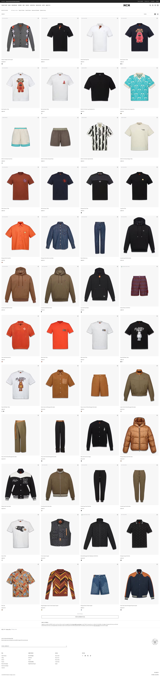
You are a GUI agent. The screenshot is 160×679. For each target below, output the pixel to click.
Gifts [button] (43, 5)
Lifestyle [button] (32, 5)
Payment (3, 661)
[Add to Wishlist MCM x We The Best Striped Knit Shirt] (117, 117)
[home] (126, 6)
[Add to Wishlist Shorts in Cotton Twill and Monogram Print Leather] (117, 366)
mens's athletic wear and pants (76, 624)
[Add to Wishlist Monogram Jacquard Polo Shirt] (157, 514)
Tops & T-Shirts (21, 10)
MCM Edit (30, 657)
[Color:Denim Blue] (81, 610)
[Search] (150, 5)
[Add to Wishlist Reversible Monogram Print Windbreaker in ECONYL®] (117, 514)
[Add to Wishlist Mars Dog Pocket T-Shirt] (77, 68)
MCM (2, 629)
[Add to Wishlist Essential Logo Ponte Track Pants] (117, 465)
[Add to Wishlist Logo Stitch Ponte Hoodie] (117, 266)
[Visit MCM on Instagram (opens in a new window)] (85, 655)
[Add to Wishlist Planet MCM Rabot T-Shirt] (157, 316)
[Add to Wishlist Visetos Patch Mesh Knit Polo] (38, 316)
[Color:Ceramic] (121, 113)
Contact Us (3, 667)
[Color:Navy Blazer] (121, 63)
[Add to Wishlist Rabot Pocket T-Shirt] (77, 316)
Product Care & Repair (5, 665)
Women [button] (20, 5)
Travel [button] (27, 5)
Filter (145, 14)
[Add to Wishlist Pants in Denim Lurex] (117, 217)
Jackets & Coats (43, 10)
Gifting (3, 657)
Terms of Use (57, 657)
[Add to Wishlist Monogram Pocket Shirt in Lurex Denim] (77, 217)
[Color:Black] (81, 113)
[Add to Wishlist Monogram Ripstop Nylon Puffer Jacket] (157, 415)
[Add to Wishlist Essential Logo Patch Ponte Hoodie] (157, 217)
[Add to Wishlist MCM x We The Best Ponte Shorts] (38, 117)
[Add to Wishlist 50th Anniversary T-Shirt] (38, 167)
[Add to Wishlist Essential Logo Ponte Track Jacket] (77, 465)
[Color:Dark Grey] (2, 63)
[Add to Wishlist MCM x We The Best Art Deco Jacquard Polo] (157, 68)
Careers (29, 659)
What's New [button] (4, 5)
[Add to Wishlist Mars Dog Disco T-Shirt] (157, 18)
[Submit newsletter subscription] (66, 646)
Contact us (146, 1)
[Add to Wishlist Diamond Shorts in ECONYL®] (157, 266)
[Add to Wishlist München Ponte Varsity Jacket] (38, 465)
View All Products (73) (80, 616)
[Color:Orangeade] (2, 262)
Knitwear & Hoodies (35, 10)
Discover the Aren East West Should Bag (13, 1)
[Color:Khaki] (121, 411)
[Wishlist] (155, 5)
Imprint (56, 663)
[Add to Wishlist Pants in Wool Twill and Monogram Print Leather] (38, 415)
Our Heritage (31, 655)
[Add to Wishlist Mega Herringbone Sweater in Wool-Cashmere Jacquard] (77, 564)
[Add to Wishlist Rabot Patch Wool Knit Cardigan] (117, 415)
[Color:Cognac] (41, 411)
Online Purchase (4, 655)
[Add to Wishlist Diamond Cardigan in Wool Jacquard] (38, 18)
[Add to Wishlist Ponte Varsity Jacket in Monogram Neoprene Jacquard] (157, 564)
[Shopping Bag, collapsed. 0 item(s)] (157, 5)
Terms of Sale (57, 655)
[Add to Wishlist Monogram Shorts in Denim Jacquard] (117, 564)
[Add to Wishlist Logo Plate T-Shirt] (157, 167)
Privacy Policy (57, 659)
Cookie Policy (57, 661)
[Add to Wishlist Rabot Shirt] (38, 564)
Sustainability (31, 661)
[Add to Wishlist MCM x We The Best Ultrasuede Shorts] (77, 117)
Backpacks (14, 5)
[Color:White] (81, 63)
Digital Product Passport (32, 663)
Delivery (3, 659)
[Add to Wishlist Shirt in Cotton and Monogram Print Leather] (77, 366)
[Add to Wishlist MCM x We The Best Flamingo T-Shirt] (157, 117)
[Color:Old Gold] (41, 610)
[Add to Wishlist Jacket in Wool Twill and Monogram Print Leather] (157, 366)
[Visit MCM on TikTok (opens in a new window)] (90, 655)
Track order (140, 1)
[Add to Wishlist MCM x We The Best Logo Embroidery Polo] (117, 68)
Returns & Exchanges (5, 663)
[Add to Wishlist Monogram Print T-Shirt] (117, 167)
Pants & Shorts (28, 10)
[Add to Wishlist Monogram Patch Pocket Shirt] (38, 217)
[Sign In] (153, 5)
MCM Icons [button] (38, 5)
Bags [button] (9, 5)
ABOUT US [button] (48, 5)
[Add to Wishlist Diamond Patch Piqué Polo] (77, 18)
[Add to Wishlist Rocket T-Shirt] (38, 514)
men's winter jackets (97, 625)
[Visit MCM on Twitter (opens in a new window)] (87, 655)
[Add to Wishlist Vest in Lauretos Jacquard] (77, 514)
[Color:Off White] (2, 163)
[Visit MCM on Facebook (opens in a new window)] (82, 655)
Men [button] (24, 5)
